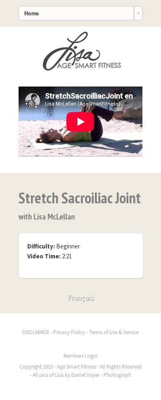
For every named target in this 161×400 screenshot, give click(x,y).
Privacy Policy (69, 332)
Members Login (80, 355)
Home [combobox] (31, 13)
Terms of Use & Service (114, 332)
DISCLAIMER (35, 332)
